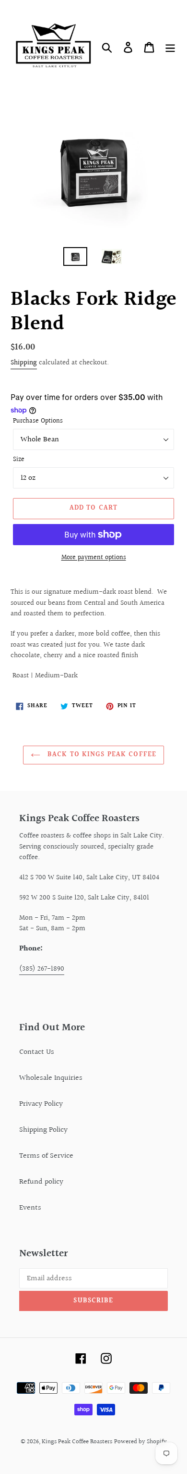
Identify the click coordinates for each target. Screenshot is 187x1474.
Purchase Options (38, 421)
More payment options (93, 558)
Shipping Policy (43, 1130)
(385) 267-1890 (41, 968)
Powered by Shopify (140, 1442)
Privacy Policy (41, 1104)
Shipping (24, 362)
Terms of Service (46, 1156)
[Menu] (170, 47)
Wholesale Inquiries (50, 1078)
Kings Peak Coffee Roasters (77, 1442)
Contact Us (36, 1052)
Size (18, 460)
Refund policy (41, 1182)
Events (30, 1208)
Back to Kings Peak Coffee (100, 754)
